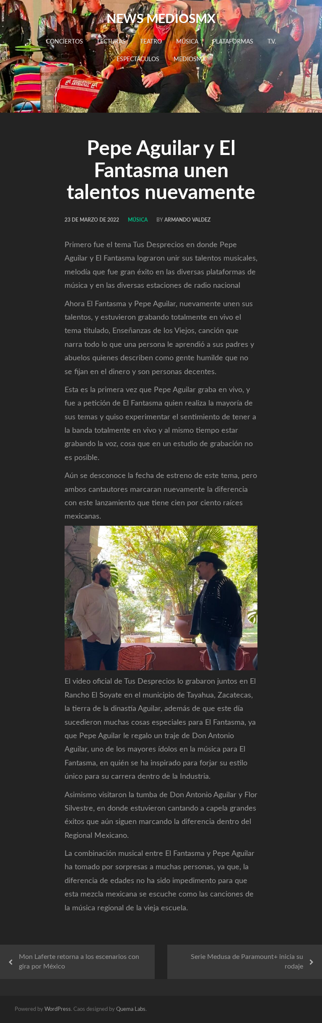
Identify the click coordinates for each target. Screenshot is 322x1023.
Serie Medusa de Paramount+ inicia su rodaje (247, 961)
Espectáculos (138, 59)
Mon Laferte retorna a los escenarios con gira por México (79, 961)
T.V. (271, 42)
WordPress (57, 1009)
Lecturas (111, 42)
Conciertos (64, 42)
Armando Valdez (187, 219)
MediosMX (190, 59)
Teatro (151, 42)
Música (187, 42)
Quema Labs (130, 1009)
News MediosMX (161, 19)
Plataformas (233, 42)
